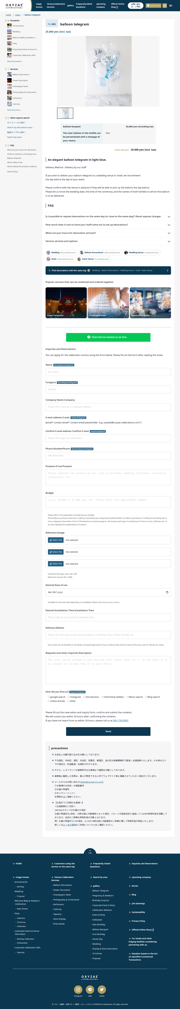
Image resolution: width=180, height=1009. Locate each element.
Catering (57, 909)
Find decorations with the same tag (70, 270)
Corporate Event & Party (103, 905)
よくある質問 (69, 824)
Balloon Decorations (62, 885)
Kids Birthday (98, 924)
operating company (141, 877)
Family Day (97, 939)
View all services (14, 110)
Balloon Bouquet (100, 929)
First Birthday (98, 934)
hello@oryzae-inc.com (92, 782)
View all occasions (14, 61)
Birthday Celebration (25, 939)
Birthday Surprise (100, 900)
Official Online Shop (142, 929)
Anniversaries (21, 882)
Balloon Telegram (100, 890)
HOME (8, 15)
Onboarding (22, 943)
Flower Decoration (61, 890)
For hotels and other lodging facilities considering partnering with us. (143, 941)
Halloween (21, 926)
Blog (134, 894)
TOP (90, 853)
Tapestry (57, 914)
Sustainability (138, 912)
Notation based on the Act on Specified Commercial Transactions (143, 956)
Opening (20, 952)
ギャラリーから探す (16, 122)
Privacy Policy (138, 921)
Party (17, 913)
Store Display (59, 919)
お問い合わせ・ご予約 (135, 5)
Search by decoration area (20, 127)
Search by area (14, 137)
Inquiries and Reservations (145, 863)
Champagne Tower (62, 894)
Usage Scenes (22, 877)
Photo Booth (59, 923)
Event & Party (98, 914)
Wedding (19, 891)
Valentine (21, 918)
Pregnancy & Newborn (103, 895)
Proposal (20, 896)
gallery (70, 5)
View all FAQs (13, 171)
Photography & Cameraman (66, 899)
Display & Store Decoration (105, 948)
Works (135, 886)
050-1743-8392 (120, 720)
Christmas (21, 922)
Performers (58, 904)
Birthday (20, 886)
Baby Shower (22, 908)
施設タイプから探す (16, 132)
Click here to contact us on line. (109, 337)
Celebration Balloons (102, 910)
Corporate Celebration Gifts (27, 947)
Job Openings (138, 903)
